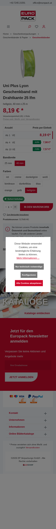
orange (8, 190)
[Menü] (8, 27)
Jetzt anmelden (21, 377)
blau (38, 183)
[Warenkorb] (49, 25)
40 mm (19, 163)
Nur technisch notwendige (28, 266)
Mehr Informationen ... (28, 258)
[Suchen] (29, 27)
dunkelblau (25, 183)
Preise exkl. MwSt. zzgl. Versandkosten (21, 119)
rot (7, 177)
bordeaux (10, 183)
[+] (11, 207)
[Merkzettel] (36, 27)
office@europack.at (42, 3)
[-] (6, 207)
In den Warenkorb (36, 207)
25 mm (8, 163)
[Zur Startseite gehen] (28, 16)
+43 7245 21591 (17, 3)
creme (18, 177)
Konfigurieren (29, 275)
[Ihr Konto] (43, 27)
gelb (19, 190)
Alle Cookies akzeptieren (29, 283)
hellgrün (31, 190)
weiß (45, 177)
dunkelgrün (32, 177)
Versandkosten (33, 447)
